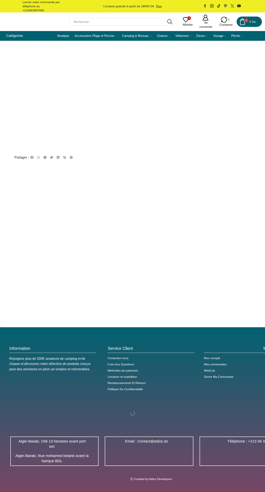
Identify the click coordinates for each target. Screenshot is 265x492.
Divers (200, 35)
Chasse (162, 35)
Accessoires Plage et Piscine (94, 35)
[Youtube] (239, 6)
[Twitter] (232, 6)
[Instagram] (212, 6)
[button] (32, 157)
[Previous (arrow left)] (0, 325)
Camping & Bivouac (135, 35)
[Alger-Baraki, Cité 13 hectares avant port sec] (92, 444)
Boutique (63, 35)
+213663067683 (33, 10)
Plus (159, 6)
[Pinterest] (225, 6)
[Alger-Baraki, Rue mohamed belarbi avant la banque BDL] (92, 458)
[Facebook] (205, 6)
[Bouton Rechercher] (169, 21)
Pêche (235, 35)
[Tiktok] (218, 6)
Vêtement (181, 35)
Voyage (218, 35)
